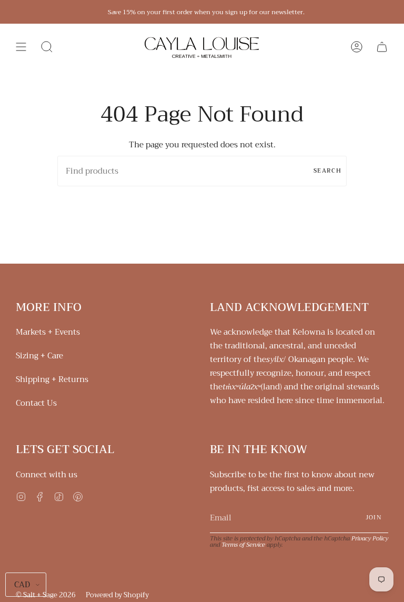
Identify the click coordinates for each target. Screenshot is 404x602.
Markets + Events (48, 332)
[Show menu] (21, 47)
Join (374, 518)
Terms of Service (243, 544)
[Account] (356, 47)
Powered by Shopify (117, 595)
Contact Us (36, 403)
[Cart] (382, 47)
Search (327, 171)
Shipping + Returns (52, 379)
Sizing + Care (39, 356)
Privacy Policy (369, 538)
